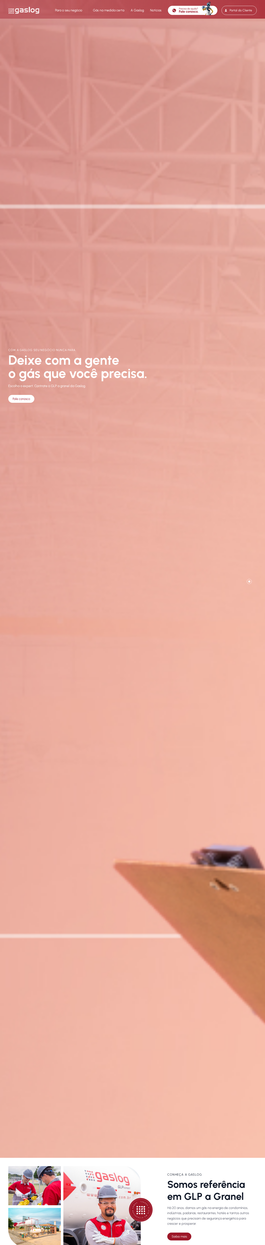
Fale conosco (21, 399)
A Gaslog (137, 10)
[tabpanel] (132, 579)
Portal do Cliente (241, 10)
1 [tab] (249, 581)
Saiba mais (179, 1236)
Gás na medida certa (108, 10)
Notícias (155, 10)
